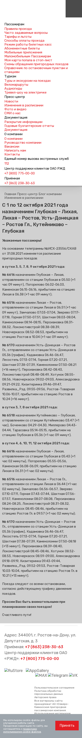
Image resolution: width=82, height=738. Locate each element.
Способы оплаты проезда (24, 41)
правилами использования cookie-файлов (22, 730)
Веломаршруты (16, 85)
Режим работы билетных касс (28, 44)
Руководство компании (22, 143)
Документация (15, 130)
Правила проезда (18, 29)
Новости (11, 101)
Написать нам (15, 150)
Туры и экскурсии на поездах (27, 81)
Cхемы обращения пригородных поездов (36, 64)
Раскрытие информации (23, 122)
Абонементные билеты (22, 48)
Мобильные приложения (23, 52)
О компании (13, 139)
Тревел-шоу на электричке (25, 92)
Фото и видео (15, 109)
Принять (67, 725)
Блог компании (50, 194)
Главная (10, 194)
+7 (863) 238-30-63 (19, 183)
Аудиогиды (13, 88)
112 (6, 163)
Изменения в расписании (23, 105)
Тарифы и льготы (17, 37)
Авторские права (45, 697)
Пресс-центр (27, 194)
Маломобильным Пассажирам (27, 56)
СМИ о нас (12, 113)
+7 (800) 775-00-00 (19, 173)
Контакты (12, 154)
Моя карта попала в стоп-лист (28, 60)
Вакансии (11, 146)
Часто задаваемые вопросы (26, 33)
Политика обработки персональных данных (48, 692)
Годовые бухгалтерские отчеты (29, 126)
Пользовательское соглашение (54, 687)
